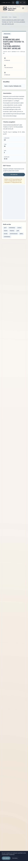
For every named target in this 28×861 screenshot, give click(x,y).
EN (24, 2)
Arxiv (10, 17)
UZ (17, 2)
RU (21, 2)
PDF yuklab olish (14, 174)
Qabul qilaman (6, 858)
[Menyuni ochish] (23, 8)
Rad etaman (15, 858)
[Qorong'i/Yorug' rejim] (13, 2)
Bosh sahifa (4, 17)
